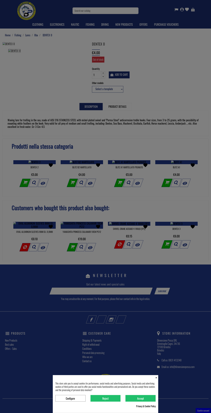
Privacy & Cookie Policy (146, 406)
